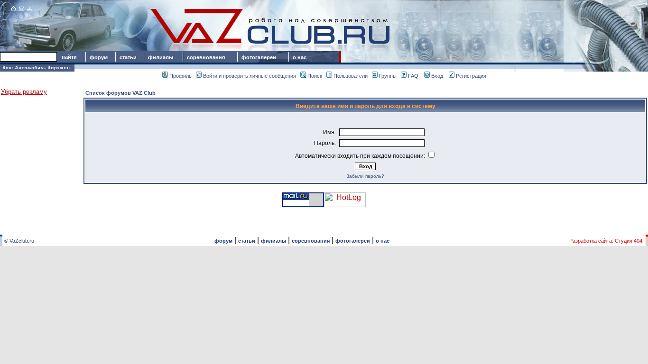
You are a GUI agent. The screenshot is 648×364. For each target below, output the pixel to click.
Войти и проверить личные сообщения (249, 76)
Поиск (314, 76)
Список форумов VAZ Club (120, 93)
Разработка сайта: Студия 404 (605, 241)
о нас (299, 57)
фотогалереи (260, 57)
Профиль (180, 76)
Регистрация (471, 76)
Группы (388, 76)
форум (99, 57)
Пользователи (350, 76)
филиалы (160, 57)
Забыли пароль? (365, 176)
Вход (437, 76)
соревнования (206, 57)
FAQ (413, 76)
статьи (128, 57)
